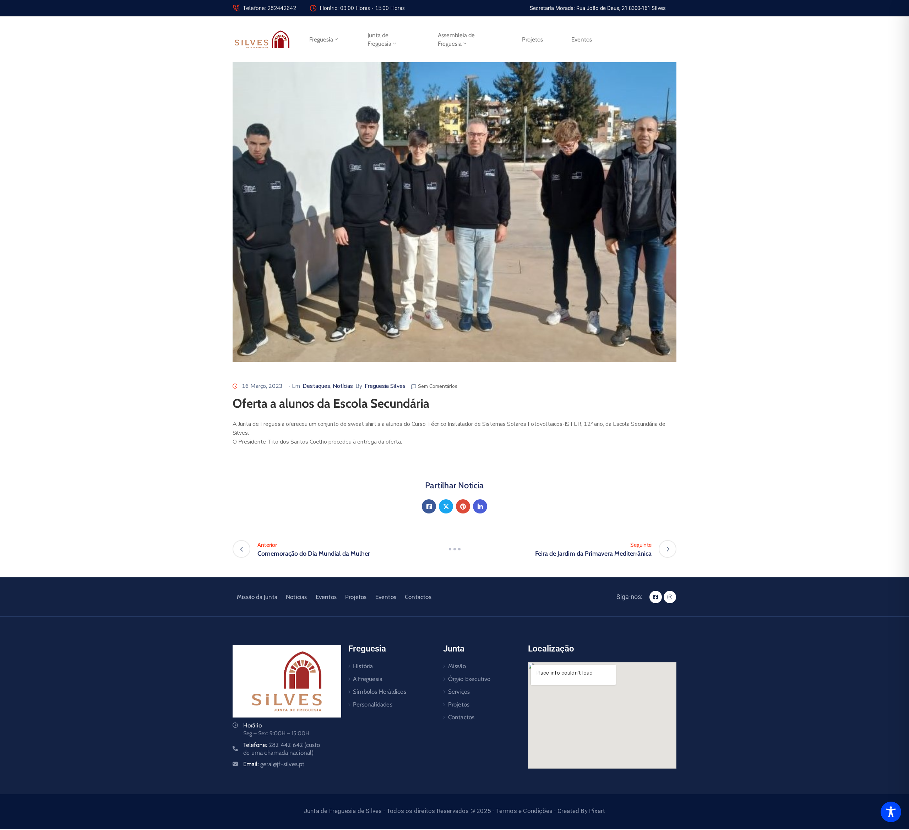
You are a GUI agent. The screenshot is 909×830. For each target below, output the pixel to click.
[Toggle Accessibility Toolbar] (891, 812)
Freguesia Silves (385, 386)
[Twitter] (446, 506)
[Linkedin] (480, 506)
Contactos (418, 596)
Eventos (581, 39)
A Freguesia (367, 678)
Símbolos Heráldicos (379, 691)
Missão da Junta (257, 596)
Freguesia (321, 39)
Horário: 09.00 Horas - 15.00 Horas (362, 8)
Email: (274, 764)
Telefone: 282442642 (269, 8)
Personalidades (372, 704)
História (363, 666)
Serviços (459, 691)
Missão (457, 666)
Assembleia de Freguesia (456, 39)
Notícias (343, 386)
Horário (252, 725)
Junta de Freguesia (379, 39)
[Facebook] (429, 506)
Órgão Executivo (469, 678)
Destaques (316, 386)
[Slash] (454, 549)
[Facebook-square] (655, 597)
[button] (598, 8)
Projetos (532, 39)
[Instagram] (670, 597)
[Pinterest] (463, 506)
